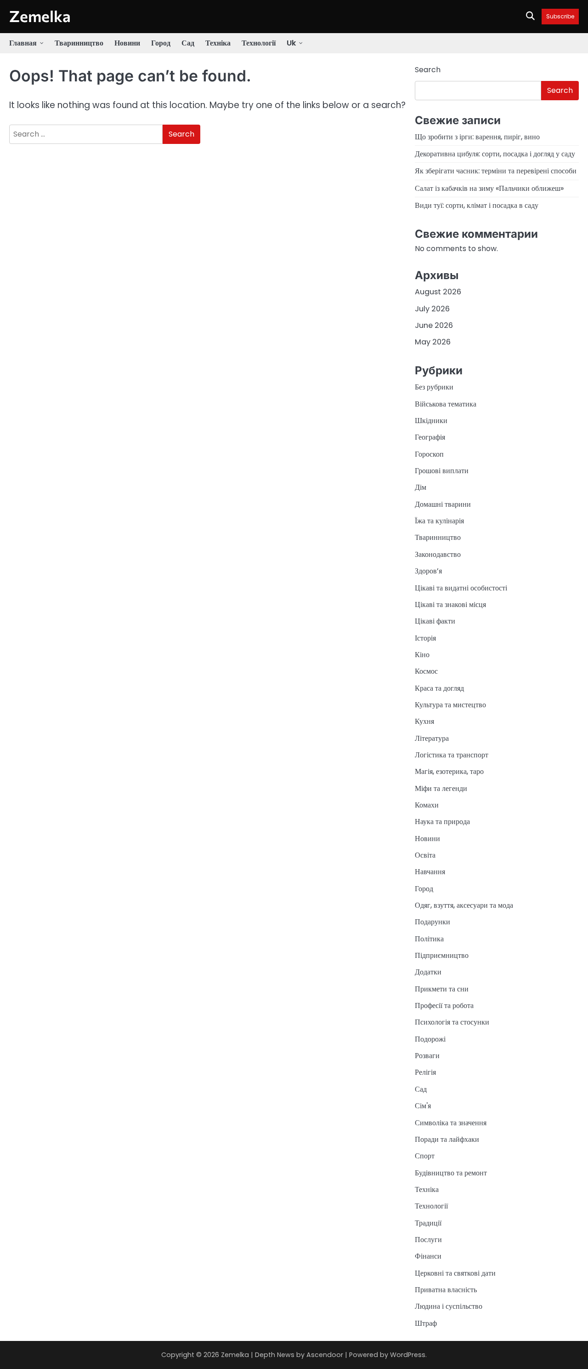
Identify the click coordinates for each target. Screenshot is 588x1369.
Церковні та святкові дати (455, 1273)
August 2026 (438, 291)
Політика (429, 939)
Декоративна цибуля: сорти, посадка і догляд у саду (495, 154)
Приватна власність (446, 1289)
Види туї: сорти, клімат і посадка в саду (476, 205)
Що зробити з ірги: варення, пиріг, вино (477, 137)
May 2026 (433, 342)
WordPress (407, 1354)
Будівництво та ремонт (451, 1173)
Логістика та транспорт (451, 755)
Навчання (430, 871)
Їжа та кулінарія (439, 521)
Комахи (427, 805)
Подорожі (430, 1039)
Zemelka (40, 15)
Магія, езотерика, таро (449, 771)
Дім (420, 487)
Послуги (428, 1239)
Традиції (428, 1223)
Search (428, 69)
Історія (425, 638)
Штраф (426, 1323)
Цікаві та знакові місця (450, 604)
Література (432, 738)
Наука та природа (442, 821)
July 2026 (432, 309)
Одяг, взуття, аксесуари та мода (464, 905)
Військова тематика (445, 404)
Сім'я (423, 1105)
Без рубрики (434, 387)
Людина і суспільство (448, 1306)
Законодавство (438, 554)
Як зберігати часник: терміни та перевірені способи (496, 171)
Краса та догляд (439, 688)
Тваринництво (79, 43)
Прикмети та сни (442, 989)
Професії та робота (444, 1005)
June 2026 (434, 325)
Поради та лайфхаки (447, 1139)
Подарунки (432, 921)
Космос (426, 671)
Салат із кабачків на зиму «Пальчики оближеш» (489, 188)
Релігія (425, 1072)
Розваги (427, 1055)
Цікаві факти (435, 621)
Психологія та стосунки (452, 1022)
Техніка (218, 43)
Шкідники (431, 420)
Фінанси (428, 1256)
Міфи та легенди (441, 788)
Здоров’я (428, 571)
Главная (23, 43)
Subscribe (560, 16)
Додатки (428, 972)
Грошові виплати (442, 470)
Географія (430, 437)
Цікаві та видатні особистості (461, 588)
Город (160, 43)
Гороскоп (429, 454)
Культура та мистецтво (450, 704)
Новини (127, 43)
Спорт (425, 1156)
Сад (187, 43)
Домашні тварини (443, 504)
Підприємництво (442, 955)
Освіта (425, 855)
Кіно (422, 654)
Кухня (424, 721)
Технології (259, 43)
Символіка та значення (450, 1122)
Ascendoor (324, 1354)
